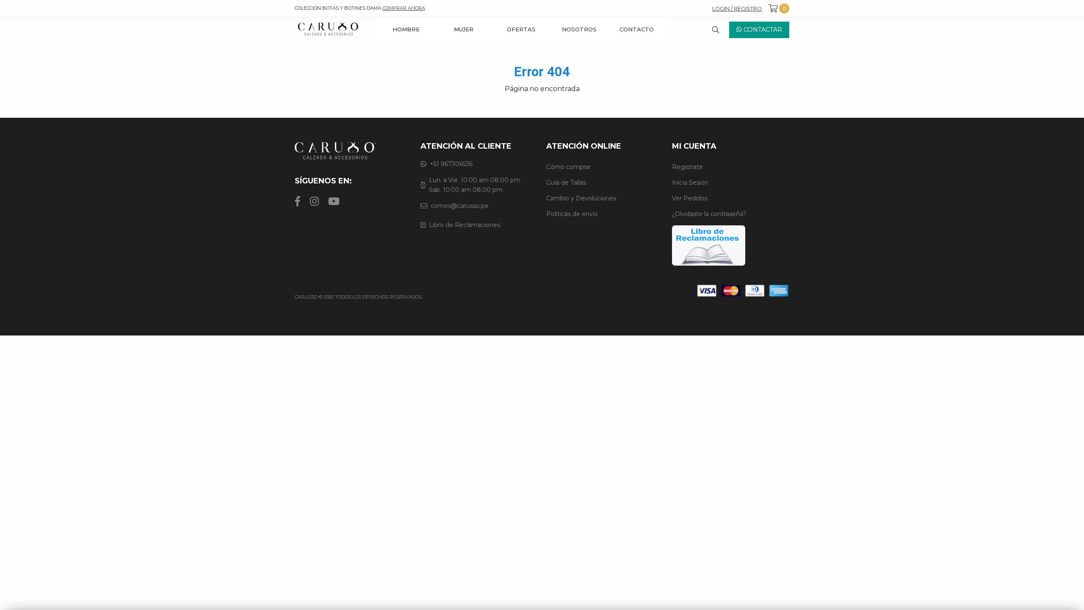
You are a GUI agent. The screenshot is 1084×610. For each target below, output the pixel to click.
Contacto (636, 29)
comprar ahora (403, 8)
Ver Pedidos (690, 198)
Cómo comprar (568, 167)
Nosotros (579, 29)
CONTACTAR (762, 29)
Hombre (406, 29)
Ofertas (521, 29)
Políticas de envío (572, 214)
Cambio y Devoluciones (581, 198)
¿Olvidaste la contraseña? (709, 214)
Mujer (463, 29)
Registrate (687, 167)
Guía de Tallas (566, 182)
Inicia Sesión (690, 182)
